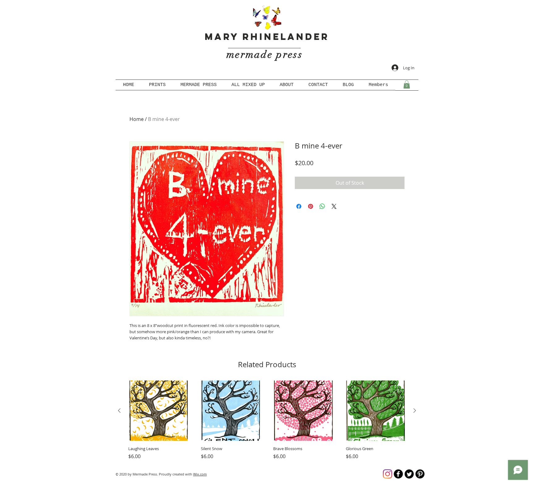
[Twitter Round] (409, 474)
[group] (267, 420)
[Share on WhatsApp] (322, 206)
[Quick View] (158, 411)
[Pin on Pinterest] (310, 206)
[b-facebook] (398, 474)
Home (136, 119)
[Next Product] (414, 410)
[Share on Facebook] (299, 206)
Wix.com (200, 474)
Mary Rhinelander (267, 36)
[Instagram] (387, 474)
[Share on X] (334, 206)
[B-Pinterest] (420, 474)
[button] (406, 84)
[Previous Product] (119, 410)
